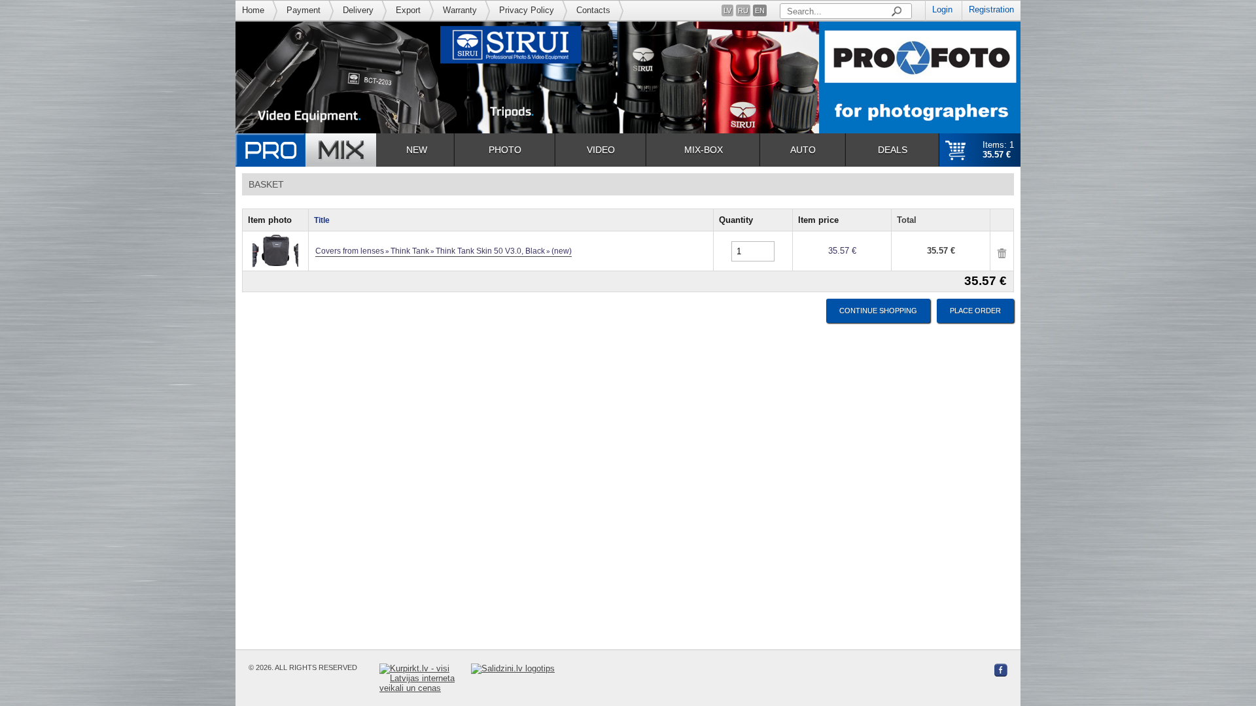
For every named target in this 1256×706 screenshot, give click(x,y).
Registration (991, 9)
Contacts (593, 10)
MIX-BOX (703, 149)
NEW (416, 149)
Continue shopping (878, 310)
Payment (304, 10)
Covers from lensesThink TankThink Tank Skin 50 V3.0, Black (443, 251)
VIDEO (601, 149)
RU (743, 10)
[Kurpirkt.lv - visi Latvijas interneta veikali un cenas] (425, 678)
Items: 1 (998, 150)
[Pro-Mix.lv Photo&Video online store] (306, 150)
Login (942, 9)
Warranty (460, 10)
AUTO (803, 149)
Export (408, 10)
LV (727, 10)
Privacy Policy (526, 10)
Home (253, 10)
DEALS (892, 149)
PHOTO (505, 149)
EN (760, 10)
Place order (975, 310)
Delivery (358, 10)
